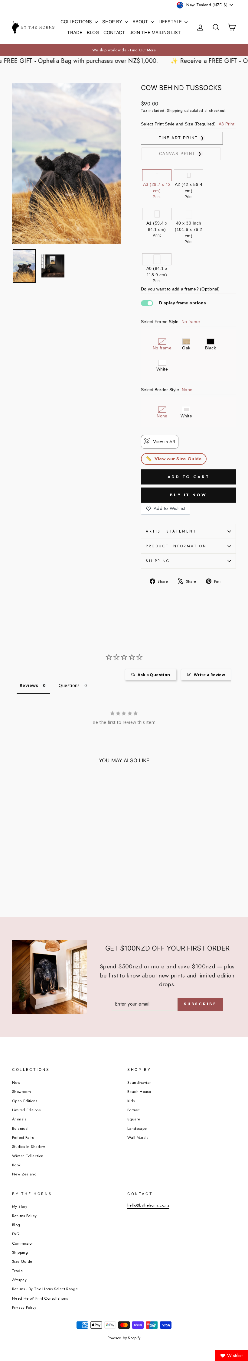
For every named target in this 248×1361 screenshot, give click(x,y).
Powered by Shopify (124, 1338)
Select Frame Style (170, 321)
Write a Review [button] (209, 674)
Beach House (139, 1091)
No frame (162, 347)
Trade (74, 32)
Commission (23, 1243)
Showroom (21, 1091)
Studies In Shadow (28, 1146)
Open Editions (24, 1101)
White (162, 369)
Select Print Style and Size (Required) (187, 124)
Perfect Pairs (23, 1137)
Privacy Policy (24, 1307)
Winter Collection (27, 1156)
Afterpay (19, 1280)
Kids (131, 1101)
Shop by (112, 21)
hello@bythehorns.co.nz (148, 1205)
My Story (19, 1206)
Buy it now (188, 495)
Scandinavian (139, 1082)
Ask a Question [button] (154, 674)
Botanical (20, 1128)
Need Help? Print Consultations (40, 1298)
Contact (114, 32)
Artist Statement (171, 531)
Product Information (176, 546)
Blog (93, 32)
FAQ (15, 1234)
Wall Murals (137, 1137)
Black (210, 347)
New (16, 1082)
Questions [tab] (69, 685)
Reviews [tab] (29, 685)
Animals (19, 1119)
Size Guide (22, 1261)
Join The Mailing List (155, 32)
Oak (186, 347)
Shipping (175, 110)
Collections (76, 21)
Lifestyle (170, 21)
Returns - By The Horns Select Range (45, 1289)
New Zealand (24, 1174)
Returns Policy (24, 1216)
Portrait (133, 1110)
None (162, 415)
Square (133, 1119)
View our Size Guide (178, 458)
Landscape (137, 1128)
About (140, 21)
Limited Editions (26, 1110)
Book (16, 1165)
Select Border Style (166, 389)
